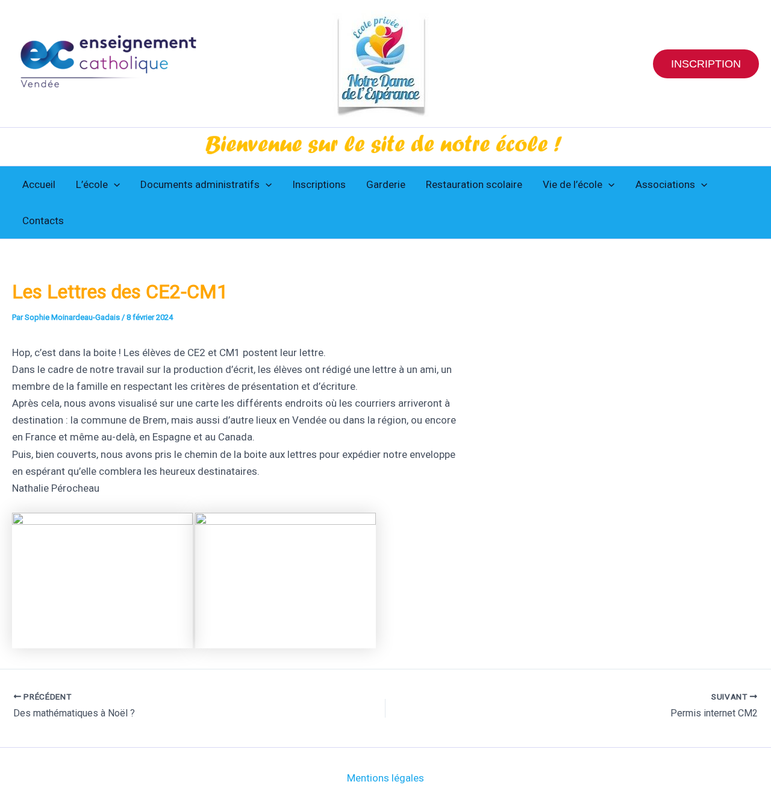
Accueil (38, 184)
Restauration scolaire (474, 184)
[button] (706, 63)
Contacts (43, 221)
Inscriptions (319, 184)
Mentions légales (385, 778)
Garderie (385, 184)
